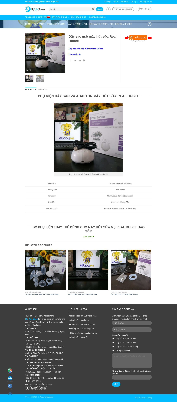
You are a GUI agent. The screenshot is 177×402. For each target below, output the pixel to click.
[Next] (61, 53)
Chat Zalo (10, 381)
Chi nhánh (124, 2)
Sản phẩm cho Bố (97, 17)
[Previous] (29, 53)
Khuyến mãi (41, 17)
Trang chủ (30, 17)
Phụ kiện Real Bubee (121, 24)
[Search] (93, 9)
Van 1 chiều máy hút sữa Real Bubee (82, 294)
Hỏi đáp (133, 2)
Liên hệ (115, 2)
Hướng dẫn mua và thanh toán (83, 316)
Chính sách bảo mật (78, 337)
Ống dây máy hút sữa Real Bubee (124, 294)
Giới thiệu (107, 2)
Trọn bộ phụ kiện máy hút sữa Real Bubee (41, 294)
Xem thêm (87, 236)
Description (30, 89)
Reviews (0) (43, 89)
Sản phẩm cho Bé (78, 17)
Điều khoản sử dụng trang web (83, 333)
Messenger (10, 389)
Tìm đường (10, 373)
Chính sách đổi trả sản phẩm (82, 324)
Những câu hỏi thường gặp (82, 329)
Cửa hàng (39, 24)
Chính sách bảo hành (79, 320)
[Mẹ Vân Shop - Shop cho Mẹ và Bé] (35, 9)
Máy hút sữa (74, 24)
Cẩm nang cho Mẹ (145, 2)
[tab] (30, 89)
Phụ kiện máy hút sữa (95, 24)
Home (28, 24)
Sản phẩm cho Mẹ (59, 17)
